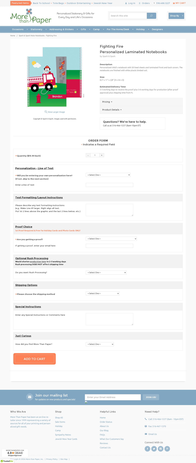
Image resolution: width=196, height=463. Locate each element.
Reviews (104, 443)
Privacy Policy (52, 459)
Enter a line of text (24, 185)
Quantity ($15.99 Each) (29, 156)
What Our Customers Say (112, 439)
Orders (145, 3)
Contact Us (105, 447)
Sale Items (60, 422)
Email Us (153, 434)
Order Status (106, 422)
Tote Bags (58, 3)
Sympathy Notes (63, 434)
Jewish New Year (102, 3)
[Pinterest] (167, 449)
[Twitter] (154, 449)
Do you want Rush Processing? (31, 272)
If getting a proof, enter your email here (35, 245)
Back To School (41, 3)
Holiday (140, 29)
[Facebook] (147, 449)
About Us (104, 426)
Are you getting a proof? (30, 239)
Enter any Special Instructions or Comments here (40, 315)
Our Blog (104, 430)
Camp (96, 29)
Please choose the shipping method (36, 294)
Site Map (64, 459)
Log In (131, 3)
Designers (157, 29)
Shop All (59, 417)
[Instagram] (160, 449)
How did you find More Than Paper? (33, 344)
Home (12, 36)
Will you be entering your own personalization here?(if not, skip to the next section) (43, 177)
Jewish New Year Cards (66, 439)
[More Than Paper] (30, 16)
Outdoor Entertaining (79, 3)
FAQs (102, 434)
